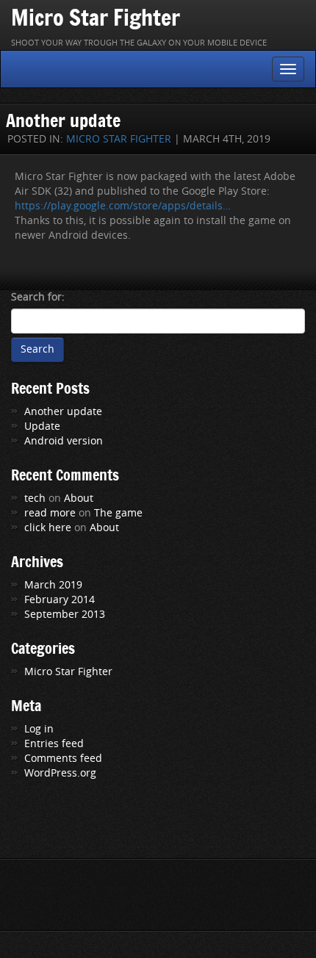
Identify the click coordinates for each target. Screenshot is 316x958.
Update (42, 426)
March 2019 (53, 585)
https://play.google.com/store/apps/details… (123, 206)
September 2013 (64, 614)
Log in (39, 729)
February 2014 (59, 600)
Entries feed (54, 744)
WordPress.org (60, 773)
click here (47, 528)
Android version (63, 441)
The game (118, 513)
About (78, 498)
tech (35, 498)
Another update (63, 120)
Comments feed (63, 758)
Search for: (38, 297)
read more (50, 513)
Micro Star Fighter (95, 17)
